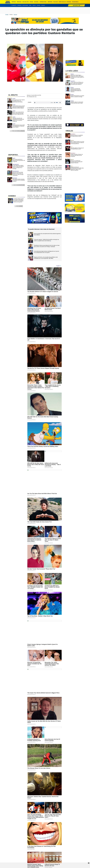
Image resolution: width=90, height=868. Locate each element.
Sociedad (68, 1)
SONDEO (12, 196)
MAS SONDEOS (19, 206)
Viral (30, 5)
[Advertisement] (17, 142)
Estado (31, 1)
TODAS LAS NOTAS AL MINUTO (18, 130)
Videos (34, 5)
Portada (14, 1)
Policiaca (55, 1)
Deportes (50, 1)
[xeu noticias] (7, 1)
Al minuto (14, 5)
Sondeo (43, 5)
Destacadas (25, 5)
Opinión (38, 5)
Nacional (36, 1)
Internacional (43, 1)
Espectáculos (62, 1)
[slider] (43, 102)
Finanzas (19, 5)
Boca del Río (25, 1)
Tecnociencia (75, 1)
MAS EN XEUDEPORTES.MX (18, 185)
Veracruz (19, 1)
